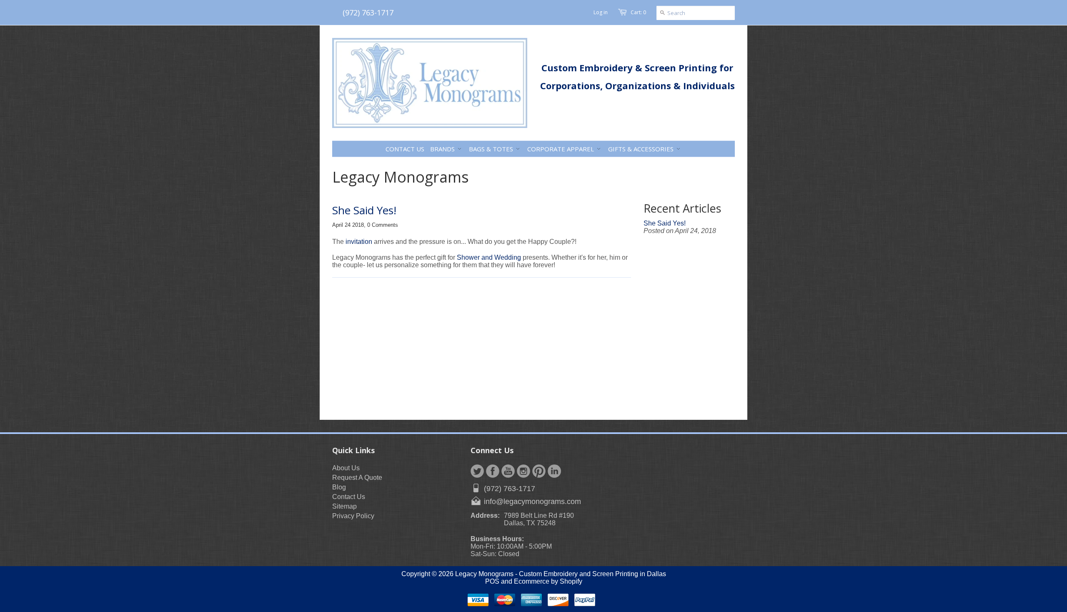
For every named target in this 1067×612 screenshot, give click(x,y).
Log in (601, 12)
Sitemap (344, 506)
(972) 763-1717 (368, 13)
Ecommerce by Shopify (548, 581)
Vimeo (554, 471)
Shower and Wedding (489, 257)
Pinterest (539, 471)
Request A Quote (357, 477)
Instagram (523, 471)
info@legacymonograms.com (532, 501)
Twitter (477, 471)
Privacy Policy (353, 515)
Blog (339, 487)
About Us (346, 468)
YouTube (508, 471)
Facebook (492, 471)
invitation (359, 241)
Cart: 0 (638, 12)
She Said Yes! (364, 210)
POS (492, 581)
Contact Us (348, 496)
